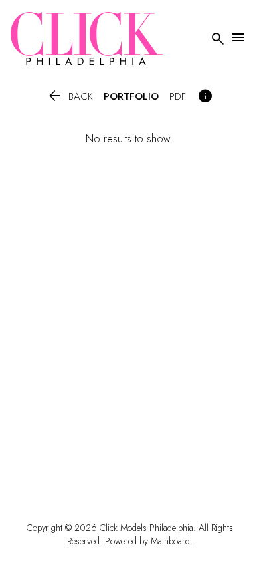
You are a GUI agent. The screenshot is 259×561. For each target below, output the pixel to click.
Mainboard (170, 541)
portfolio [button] (131, 97)
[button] (69, 96)
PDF (177, 96)
